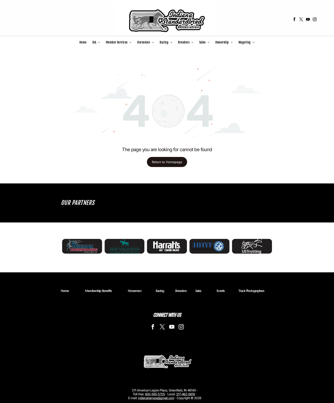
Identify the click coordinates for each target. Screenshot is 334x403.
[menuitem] (83, 42)
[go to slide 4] (170, 250)
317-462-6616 (185, 394)
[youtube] (308, 19)
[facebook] (294, 19)
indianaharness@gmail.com (156, 398)
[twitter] (301, 19)
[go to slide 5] (174, 250)
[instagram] (315, 19)
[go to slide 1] (160, 250)
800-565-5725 (155, 394)
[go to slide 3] (167, 250)
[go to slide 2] (163, 250)
